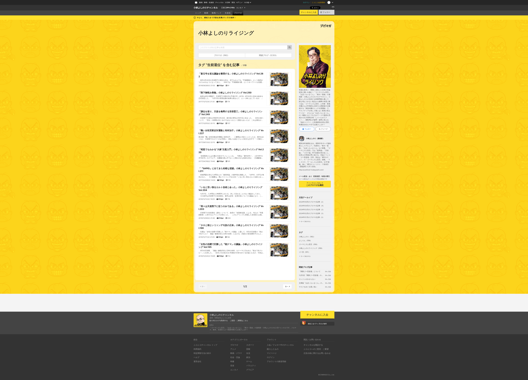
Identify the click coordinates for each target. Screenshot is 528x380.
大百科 (227, 2)
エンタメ (239, 8)
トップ (198, 13)
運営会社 (197, 361)
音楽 (232, 365)
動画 (201, 2)
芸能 (248, 349)
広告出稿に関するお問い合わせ (317, 353)
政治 (248, 357)
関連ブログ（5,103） (268, 55)
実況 (233, 2)
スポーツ (250, 345)
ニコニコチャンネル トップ (205, 345)
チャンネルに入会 (308, 12)
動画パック (216, 13)
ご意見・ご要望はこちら (239, 320)
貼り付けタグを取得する (219, 320)
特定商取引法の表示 (202, 353)
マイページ (272, 353)
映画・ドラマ (236, 353)
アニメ (233, 349)
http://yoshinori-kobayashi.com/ (311, 170)
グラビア (250, 369)
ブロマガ (238, 13)
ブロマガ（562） (221, 55)
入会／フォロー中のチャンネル (280, 345)
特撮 (232, 361)
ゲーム (249, 361)
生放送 (211, 2)
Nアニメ (239, 2)
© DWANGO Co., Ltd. (326, 375)
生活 (248, 353)
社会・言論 (235, 357)
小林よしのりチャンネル (206, 7)
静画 (205, 2)
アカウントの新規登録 (276, 361)
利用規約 (197, 349)
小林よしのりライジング (226, 33)
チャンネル (219, 2)
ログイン (306, 2)
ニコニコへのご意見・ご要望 (316, 349)
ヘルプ (196, 357)
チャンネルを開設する (313, 345)
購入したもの (272, 349)
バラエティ (251, 365)
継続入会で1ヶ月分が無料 (317, 324)
